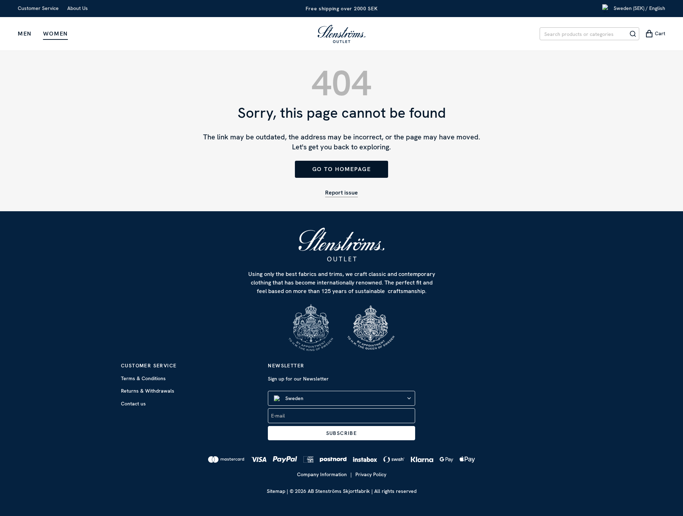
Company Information (322, 474)
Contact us (133, 403)
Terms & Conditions (143, 378)
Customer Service (38, 8)
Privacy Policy (370, 474)
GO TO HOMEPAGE (341, 169)
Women (55, 33)
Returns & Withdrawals (147, 391)
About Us (77, 8)
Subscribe (341, 433)
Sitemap (276, 491)
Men (25, 33)
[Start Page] (341, 34)
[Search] (633, 34)
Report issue (341, 192)
